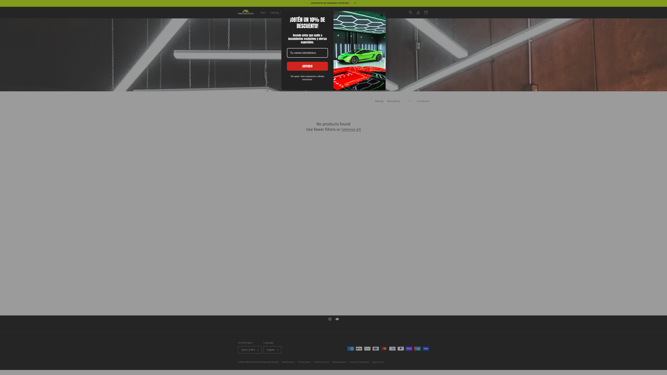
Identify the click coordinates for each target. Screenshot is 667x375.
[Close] (381, 15)
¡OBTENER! (307, 66)
